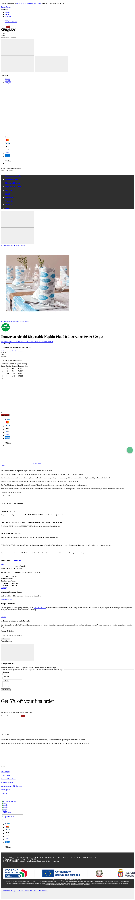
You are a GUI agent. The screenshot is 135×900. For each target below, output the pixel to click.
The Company (5, 772)
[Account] (16, 117)
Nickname (6, 672)
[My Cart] (16, 133)
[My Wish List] (16, 100)
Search (3, 36)
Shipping (4, 588)
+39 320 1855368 (40, 608)
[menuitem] (69, 176)
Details (3, 465)
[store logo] (9, 32)
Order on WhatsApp (9, 891)
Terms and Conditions (8, 779)
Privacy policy (5, 790)
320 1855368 (31, 3)
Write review (5, 639)
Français (8, 16)
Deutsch (8, 14)
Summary (6, 676)
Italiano (7, 12)
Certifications (5, 775)
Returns (3, 617)
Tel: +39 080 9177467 (40, 891)
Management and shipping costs (11, 786)
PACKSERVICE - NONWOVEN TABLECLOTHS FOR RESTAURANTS (27, 342)
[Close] (51, 64)
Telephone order (6, 599)
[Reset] (17, 64)
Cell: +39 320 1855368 (24, 891)
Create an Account (11, 22)
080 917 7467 (21, 3)
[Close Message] (17, 219)
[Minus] (67, 387)
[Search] (17, 47)
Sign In (7, 20)
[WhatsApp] (130, 450)
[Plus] (67, 404)
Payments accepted (7, 782)
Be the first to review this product (12, 351)
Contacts (4, 793)
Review (5, 680)
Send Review (6, 689)
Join (23, 716)
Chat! (40, 3)
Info (2, 564)
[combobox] (10, 38)
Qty (2, 378)
